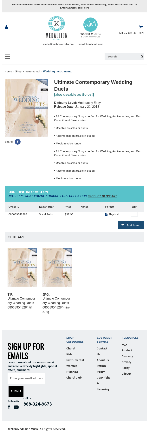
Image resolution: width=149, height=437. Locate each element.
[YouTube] (17, 408)
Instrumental (32, 71)
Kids (69, 354)
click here (83, 7)
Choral (70, 348)
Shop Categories (75, 339)
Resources (128, 338)
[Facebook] (18, 142)
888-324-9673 (136, 33)
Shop (18, 71)
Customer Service (103, 339)
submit (16, 391)
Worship (71, 366)
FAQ (124, 344)
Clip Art (126, 373)
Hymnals (72, 372)
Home (8, 71)
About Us (103, 360)
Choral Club (74, 377)
